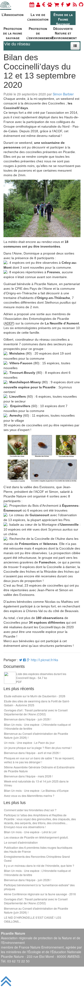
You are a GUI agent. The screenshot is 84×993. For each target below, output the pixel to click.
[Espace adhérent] (38, 4)
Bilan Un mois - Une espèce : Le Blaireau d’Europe (36, 790)
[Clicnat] (49, 4)
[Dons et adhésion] (43, 4)
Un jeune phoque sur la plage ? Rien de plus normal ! (38, 748)
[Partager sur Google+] (28, 659)
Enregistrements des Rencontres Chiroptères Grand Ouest (37, 858)
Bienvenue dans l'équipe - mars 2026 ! (28, 776)
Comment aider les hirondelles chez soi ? (30, 810)
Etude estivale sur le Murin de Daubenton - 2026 (34, 696)
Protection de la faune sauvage (12, 32)
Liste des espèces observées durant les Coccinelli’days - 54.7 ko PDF (41, 678)
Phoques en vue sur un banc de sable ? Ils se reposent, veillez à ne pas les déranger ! (39, 760)
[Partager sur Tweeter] (21, 659)
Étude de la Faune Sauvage (63, 18)
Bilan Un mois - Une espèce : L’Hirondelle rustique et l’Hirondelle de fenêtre (37, 726)
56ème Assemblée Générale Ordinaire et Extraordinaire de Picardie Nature (39, 769)
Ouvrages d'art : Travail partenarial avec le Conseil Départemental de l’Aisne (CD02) (36, 712)
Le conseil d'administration (21, 842)
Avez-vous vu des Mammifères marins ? (29, 796)
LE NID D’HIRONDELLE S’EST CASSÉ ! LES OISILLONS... (32, 919)
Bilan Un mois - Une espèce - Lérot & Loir (30, 832)
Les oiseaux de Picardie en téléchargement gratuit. (36, 837)
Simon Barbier (63, 94)
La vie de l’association (38, 17)
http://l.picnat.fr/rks (44, 659)
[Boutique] (56, 4)
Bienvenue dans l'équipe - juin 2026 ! (27, 719)
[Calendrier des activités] (31, 4)
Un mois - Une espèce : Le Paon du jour (29, 743)
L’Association (13, 14)
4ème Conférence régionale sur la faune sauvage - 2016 (40, 894)
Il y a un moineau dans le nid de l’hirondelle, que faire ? (39, 865)
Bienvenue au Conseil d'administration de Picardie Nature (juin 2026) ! (36, 735)
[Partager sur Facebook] (24, 659)
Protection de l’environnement (38, 32)
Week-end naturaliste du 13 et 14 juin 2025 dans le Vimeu (36, 783)
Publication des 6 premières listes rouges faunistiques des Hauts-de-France (38, 849)
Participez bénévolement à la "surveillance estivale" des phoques (39, 887)
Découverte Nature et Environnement (64, 32)
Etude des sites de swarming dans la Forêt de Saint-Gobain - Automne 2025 (37, 703)
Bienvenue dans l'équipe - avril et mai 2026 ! (32, 753)
